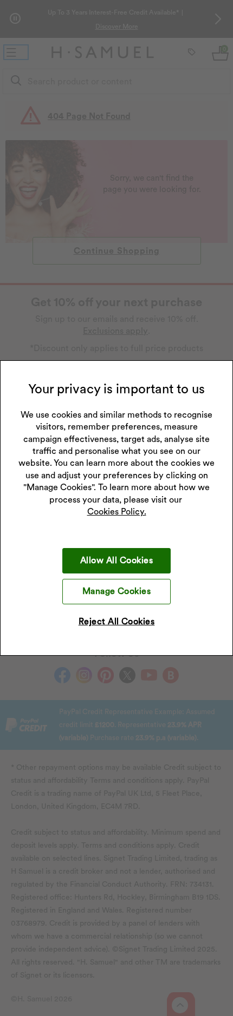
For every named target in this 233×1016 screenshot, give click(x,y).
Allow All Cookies (116, 560)
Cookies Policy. (116, 511)
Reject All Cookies (117, 621)
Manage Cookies (116, 591)
